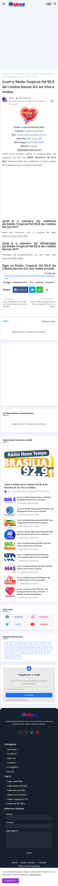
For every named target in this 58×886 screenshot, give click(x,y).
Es (49, 643)
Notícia (10, 771)
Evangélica (12, 767)
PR (12, 652)
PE (50, 648)
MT (33, 648)
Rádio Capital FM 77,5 (17, 799)
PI (6, 652)
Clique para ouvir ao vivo (29, 150)
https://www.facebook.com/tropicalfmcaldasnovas (29, 277)
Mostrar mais (48, 321)
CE (37, 643)
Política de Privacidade (29, 866)
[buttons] (20, 732)
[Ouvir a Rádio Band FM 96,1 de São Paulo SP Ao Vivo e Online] (9, 546)
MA (13, 648)
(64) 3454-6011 (34, 138)
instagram (44, 617)
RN (24, 652)
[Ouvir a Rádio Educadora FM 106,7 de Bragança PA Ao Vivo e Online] (9, 511)
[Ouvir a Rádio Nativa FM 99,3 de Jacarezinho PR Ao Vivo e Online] (9, 557)
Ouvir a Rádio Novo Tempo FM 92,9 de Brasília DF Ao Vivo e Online (26, 486)
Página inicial (8, 73)
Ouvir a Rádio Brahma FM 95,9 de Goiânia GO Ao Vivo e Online (33, 579)
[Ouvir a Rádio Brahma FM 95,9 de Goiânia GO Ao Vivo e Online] (9, 580)
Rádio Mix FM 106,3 (16, 803)
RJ (18, 652)
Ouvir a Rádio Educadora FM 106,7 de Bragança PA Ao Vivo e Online (35, 510)
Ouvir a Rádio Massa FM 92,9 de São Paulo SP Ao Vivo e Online (35, 567)
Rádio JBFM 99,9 (15, 781)
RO (30, 652)
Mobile (39, 282)
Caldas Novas (20, 282)
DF (43, 643)
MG (20, 648)
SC (48, 652)
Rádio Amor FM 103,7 (17, 794)
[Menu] (4, 4)
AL (13, 643)
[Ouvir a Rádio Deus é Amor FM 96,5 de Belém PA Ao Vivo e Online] (9, 500)
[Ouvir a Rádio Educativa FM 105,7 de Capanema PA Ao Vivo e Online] (9, 523)
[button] (49, 4)
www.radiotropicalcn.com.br (32, 134)
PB (44, 648)
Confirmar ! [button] (10, 880)
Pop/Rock (12, 753)
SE (7, 657)
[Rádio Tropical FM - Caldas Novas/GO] (29, 123)
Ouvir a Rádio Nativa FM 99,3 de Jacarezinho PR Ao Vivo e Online (32, 556)
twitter (18, 624)
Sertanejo (12, 749)
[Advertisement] (29, 39)
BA (31, 643)
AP (25, 643)
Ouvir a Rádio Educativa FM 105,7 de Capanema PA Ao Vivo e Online (35, 521)
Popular (20, 73)
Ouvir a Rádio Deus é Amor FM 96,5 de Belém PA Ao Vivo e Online (34, 498)
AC (7, 643)
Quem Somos (28, 862)
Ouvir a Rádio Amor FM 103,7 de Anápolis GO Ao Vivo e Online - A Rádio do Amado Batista (32, 592)
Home (15, 862)
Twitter (32, 290)
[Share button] (47, 290)
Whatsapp (39, 290)
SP (13, 657)
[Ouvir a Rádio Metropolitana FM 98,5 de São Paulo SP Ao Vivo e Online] (9, 534)
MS (26, 648)
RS (42, 652)
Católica (11, 762)
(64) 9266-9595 (35, 142)
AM (19, 643)
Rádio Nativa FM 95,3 (17, 786)
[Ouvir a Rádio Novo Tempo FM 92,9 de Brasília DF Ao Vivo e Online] (29, 463)
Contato (42, 862)
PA (39, 648)
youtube (44, 624)
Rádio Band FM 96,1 (16, 790)
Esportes (11, 758)
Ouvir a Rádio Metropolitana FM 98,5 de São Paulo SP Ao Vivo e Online (35, 533)
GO (31, 282)
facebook (18, 617)
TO (18, 657)
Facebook (22, 290)
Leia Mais (33, 874)
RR (36, 652)
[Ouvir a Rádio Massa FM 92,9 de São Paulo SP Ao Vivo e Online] (9, 569)
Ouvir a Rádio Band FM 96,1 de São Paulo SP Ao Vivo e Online (34, 544)
